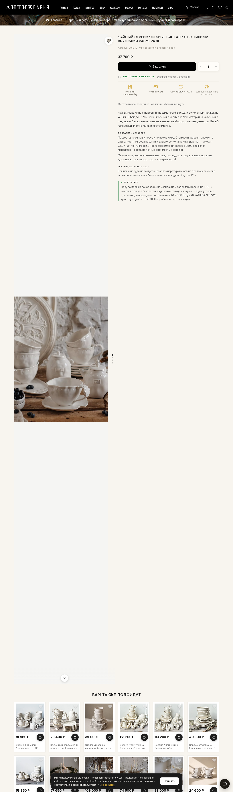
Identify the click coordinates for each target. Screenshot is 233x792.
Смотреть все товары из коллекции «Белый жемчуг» (151, 104)
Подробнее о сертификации (172, 199)
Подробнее (108, 784)
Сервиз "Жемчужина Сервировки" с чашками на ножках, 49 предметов (167, 746)
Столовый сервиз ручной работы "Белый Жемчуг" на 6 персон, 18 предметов (98, 746)
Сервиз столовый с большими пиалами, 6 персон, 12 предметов (202, 746)
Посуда (76, 8)
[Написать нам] (225, 784)
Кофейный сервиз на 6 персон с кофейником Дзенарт (64, 746)
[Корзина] (227, 7)
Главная (64, 8)
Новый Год (89, 8)
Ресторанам (157, 8)
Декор (102, 8)
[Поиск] (206, 7)
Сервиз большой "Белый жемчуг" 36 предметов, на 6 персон (27, 746)
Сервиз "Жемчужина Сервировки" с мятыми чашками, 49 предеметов (133, 746)
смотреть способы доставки (173, 76)
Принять (169, 781)
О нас (170, 8)
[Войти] (213, 7)
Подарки (129, 8)
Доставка (142, 8)
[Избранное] (220, 7)
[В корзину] (40, 737)
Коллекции (115, 8)
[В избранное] (109, 41)
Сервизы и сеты (77, 20)
